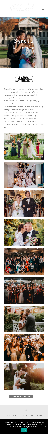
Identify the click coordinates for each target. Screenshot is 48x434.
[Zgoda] (45, 427)
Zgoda (24, 430)
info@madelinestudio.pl (20, 416)
